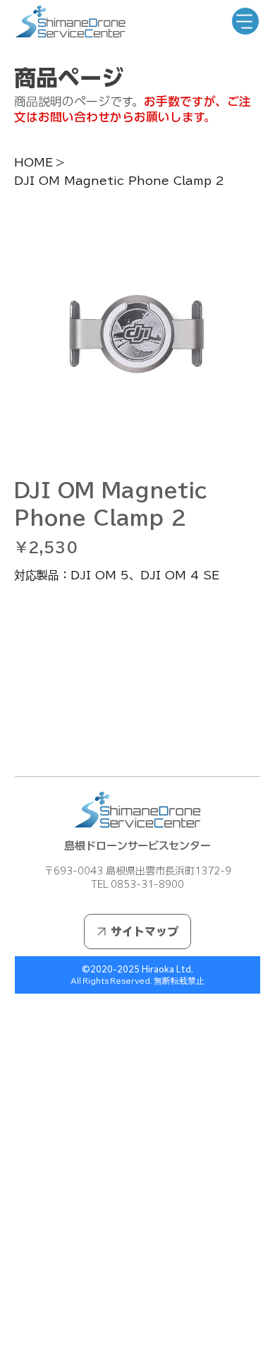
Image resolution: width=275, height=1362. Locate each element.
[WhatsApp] (17, 742)
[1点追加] (84, 629)
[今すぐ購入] (138, 696)
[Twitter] (47, 742)
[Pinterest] (37, 742)
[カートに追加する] (138, 671)
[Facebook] (27, 742)
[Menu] (245, 21)
